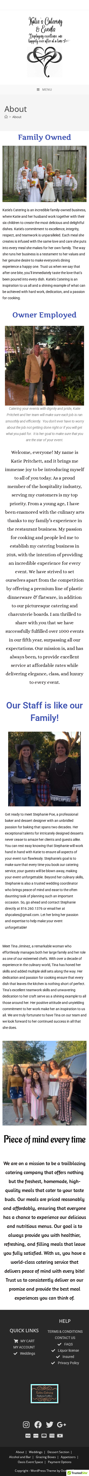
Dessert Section (58, 1452)
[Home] (6, 117)
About (17, 117)
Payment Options (59, 1462)
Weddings (36, 1452)
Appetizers (68, 1457)
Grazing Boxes (46, 1457)
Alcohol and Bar (20, 1457)
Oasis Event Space (30, 1462)
